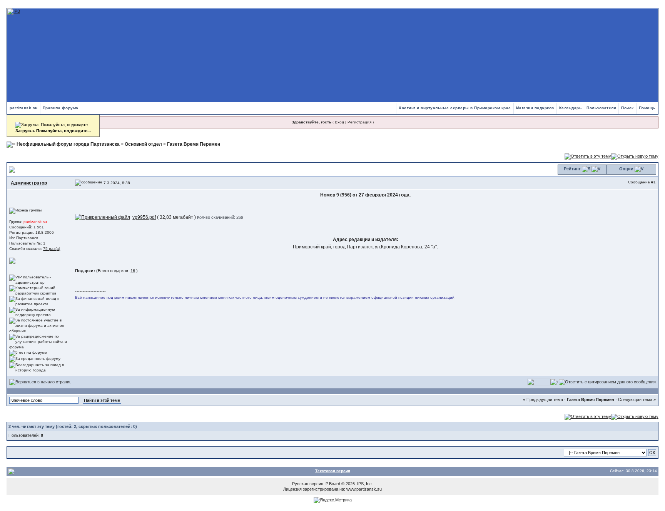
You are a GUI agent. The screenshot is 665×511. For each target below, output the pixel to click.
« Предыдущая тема (543, 399)
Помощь (647, 108)
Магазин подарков (535, 108)
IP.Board (332, 483)
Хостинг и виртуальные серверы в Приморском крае (455, 108)
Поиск (627, 108)
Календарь (570, 108)
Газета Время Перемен (193, 144)
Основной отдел (143, 144)
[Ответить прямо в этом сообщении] (607, 382)
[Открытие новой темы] (634, 156)
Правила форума (61, 108)
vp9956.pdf (144, 217)
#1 (653, 182)
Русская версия (307, 483)
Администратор (29, 183)
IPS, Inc (364, 483)
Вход (339, 122)
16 (132, 270)
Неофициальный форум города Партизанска (68, 144)
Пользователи (601, 108)
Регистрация (359, 122)
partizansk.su (24, 108)
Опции (626, 168)
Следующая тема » (637, 399)
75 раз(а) (51, 248)
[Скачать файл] (102, 217)
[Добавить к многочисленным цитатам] (554, 382)
